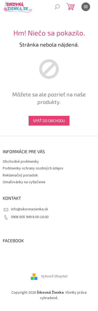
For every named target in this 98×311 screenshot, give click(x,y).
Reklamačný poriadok (20, 175)
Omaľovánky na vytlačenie (24, 182)
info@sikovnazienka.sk (29, 209)
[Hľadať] (57, 6)
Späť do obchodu (49, 120)
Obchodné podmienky (21, 161)
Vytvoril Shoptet (54, 276)
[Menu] (85, 6)
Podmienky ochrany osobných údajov (33, 168)
